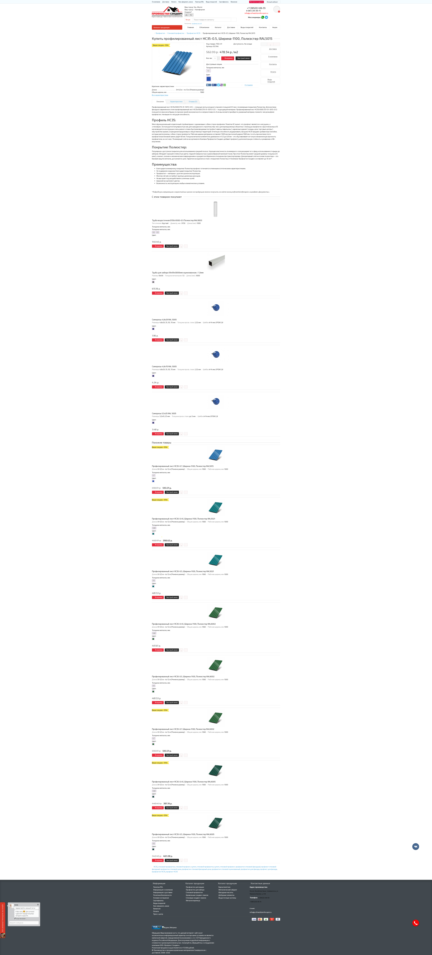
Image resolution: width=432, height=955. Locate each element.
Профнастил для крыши (195, 887)
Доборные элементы (226, 895)
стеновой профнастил (166, 867)
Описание (160, 101)
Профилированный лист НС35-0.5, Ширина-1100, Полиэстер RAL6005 (183, 834)
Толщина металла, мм (215, 68)
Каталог (218, 27)
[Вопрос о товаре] (264, 44)
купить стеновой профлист (224, 867)
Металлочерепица (193, 900)
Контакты (263, 27)
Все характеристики (160, 95)
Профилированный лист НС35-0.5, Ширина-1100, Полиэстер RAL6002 (183, 676)
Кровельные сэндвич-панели (197, 895)
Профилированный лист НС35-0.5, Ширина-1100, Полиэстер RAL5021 (183, 571)
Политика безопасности (162, 895)
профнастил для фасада (250, 869)
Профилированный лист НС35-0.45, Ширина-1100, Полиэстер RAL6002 (184, 624)
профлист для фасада (268, 869)
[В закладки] (270, 44)
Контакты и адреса (256, 2)
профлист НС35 (172, 872)
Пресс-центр (158, 914)
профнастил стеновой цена (170, 869)
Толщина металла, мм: (161, 227)
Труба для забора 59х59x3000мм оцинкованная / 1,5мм (178, 273)
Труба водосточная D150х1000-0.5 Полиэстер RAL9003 (177, 220)
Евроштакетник (224, 887)
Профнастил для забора (195, 890)
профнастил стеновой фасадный (248, 867)
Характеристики (176, 101)
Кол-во (209, 58)
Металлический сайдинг (227, 890)
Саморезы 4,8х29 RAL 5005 (164, 319)
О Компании (204, 27)
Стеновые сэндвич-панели (196, 898)
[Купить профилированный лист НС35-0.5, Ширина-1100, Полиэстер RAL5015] (178, 63)
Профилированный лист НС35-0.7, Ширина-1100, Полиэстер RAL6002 (183, 729)
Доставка (165, 2)
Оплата (173, 2)
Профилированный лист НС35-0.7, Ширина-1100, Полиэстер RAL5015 (183, 466)
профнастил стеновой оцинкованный (226, 869)
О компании (156, 2)
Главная (190, 27)
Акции (274, 27)
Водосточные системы (227, 898)
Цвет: (154, 235)
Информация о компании (163, 890)
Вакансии (234, 2)
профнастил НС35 (158, 872)
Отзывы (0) (193, 101)
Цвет (208, 75)
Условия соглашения (161, 898)
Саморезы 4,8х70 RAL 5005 (164, 366)
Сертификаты (223, 2)
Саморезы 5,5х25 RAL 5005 (164, 413)
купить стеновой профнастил (202, 867)
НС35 (156, 867)
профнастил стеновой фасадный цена (196, 869)
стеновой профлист (183, 867)
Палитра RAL (199, 2)
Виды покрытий (211, 2)
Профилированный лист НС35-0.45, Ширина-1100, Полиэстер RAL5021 (183, 519)
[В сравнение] (276, 44)
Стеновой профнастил (194, 892)
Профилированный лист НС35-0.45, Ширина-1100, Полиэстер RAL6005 (184, 782)
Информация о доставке (162, 892)
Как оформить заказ (186, 2)
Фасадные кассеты (225, 892)
